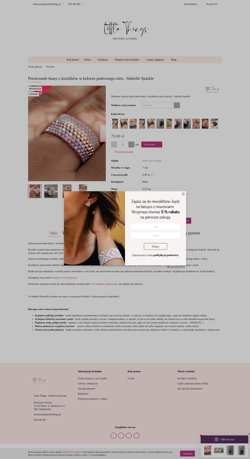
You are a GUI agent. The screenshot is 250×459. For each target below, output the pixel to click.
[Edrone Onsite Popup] (125, 229)
